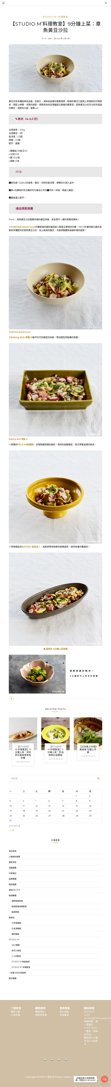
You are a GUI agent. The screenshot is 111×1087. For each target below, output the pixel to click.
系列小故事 (16, 950)
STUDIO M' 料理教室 (55, 17)
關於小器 (15, 1011)
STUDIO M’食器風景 (21, 961)
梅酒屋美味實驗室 (19, 906)
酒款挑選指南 (17, 901)
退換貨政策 (41, 1015)
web (50, 38)
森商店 (11, 917)
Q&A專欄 (16, 945)
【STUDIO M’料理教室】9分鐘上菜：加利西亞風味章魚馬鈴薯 (23, 752)
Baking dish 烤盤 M (21, 337)
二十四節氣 (16, 956)
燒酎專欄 (15, 934)
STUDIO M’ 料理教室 (21, 967)
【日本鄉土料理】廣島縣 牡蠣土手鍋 (88, 749)
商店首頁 (12, 851)
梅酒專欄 (12, 895)
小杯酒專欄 (16, 923)
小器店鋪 (15, 1015)
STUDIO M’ (14, 939)
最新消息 (12, 862)
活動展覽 (12, 868)
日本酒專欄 (16, 928)
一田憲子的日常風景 (17, 973)
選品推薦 (12, 884)
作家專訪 (12, 873)
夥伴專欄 (12, 978)
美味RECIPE (14, 890)
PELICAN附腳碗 (25, 444)
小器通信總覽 (14, 856)
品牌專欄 (12, 879)
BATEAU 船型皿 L (31, 546)
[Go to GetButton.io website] (104, 1084)
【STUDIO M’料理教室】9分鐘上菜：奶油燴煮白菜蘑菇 (56, 750)
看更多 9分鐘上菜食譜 (57, 649)
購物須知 (40, 1011)
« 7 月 (11, 830)
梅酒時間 (15, 912)
